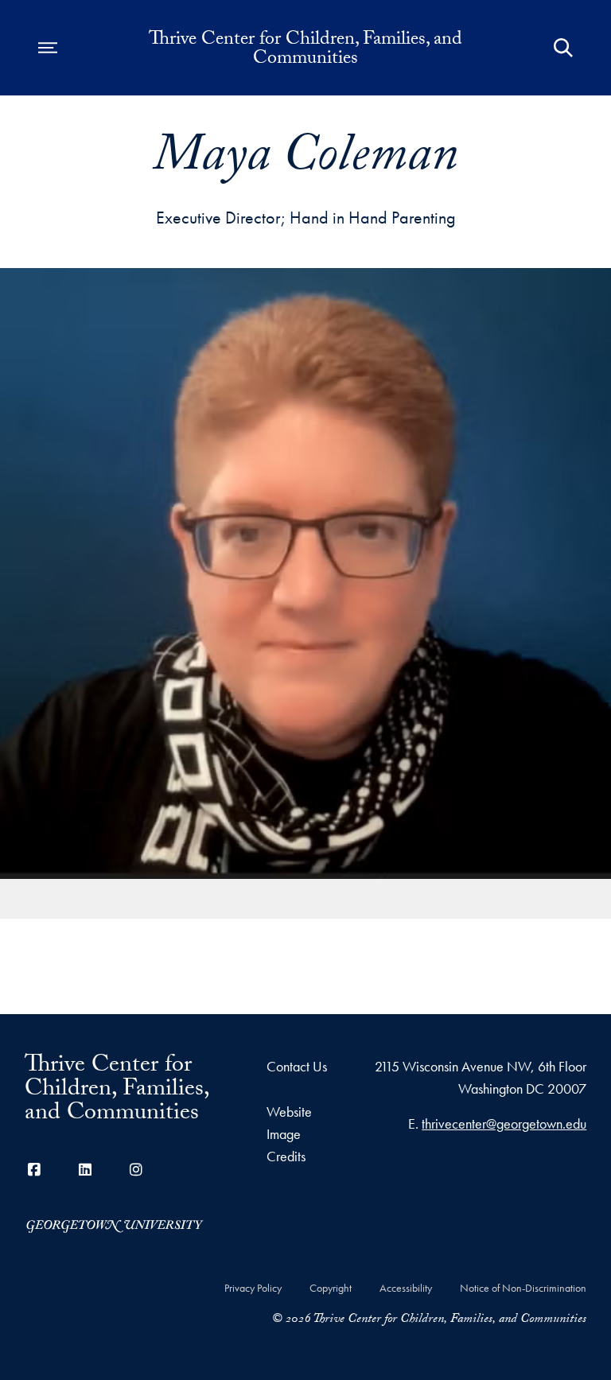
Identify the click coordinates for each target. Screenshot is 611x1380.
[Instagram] (136, 1169)
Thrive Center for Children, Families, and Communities (305, 51)
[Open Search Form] (563, 47)
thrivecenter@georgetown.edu (504, 1123)
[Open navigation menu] (47, 47)
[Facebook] (34, 1169)
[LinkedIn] (85, 1169)
